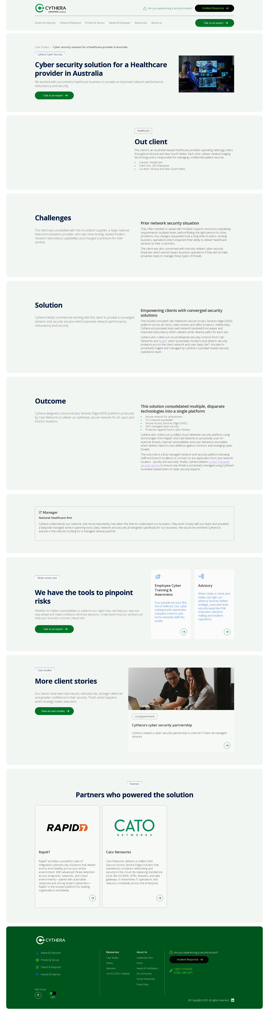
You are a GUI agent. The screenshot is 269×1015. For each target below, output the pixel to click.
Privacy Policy (143, 984)
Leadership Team (145, 957)
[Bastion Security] (50, 8)
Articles (109, 963)
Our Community (144, 973)
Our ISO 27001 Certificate (118, 973)
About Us (142, 952)
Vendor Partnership (146, 979)
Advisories (111, 968)
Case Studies (112, 957)
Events (140, 963)
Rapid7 (163, 341)
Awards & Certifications (147, 968)
